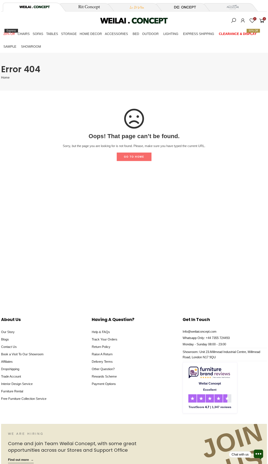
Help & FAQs (101, 332)
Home (5, 77)
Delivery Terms (102, 361)
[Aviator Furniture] (230, 7)
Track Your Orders (104, 339)
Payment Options (104, 384)
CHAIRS (24, 34)
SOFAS (38, 34)
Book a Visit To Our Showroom (22, 354)
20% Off (9, 32)
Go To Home (134, 156)
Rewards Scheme (104, 376)
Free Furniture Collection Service (23, 398)
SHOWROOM (31, 46)
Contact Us (9, 347)
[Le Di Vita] (134, 7)
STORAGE (69, 34)
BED (136, 34)
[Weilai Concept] (34, 7)
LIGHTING (170, 34)
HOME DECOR (91, 34)
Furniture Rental (12, 391)
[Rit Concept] (86, 7)
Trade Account (11, 376)
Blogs (5, 339)
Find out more (21, 459)
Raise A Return (102, 354)
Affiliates (7, 361)
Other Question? (103, 369)
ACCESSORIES (116, 34)
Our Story (8, 332)
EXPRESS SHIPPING (198, 34)
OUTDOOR (150, 34)
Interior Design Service (17, 384)
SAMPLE (9, 46)
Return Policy (101, 347)
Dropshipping (10, 369)
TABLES (52, 34)
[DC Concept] (182, 7)
